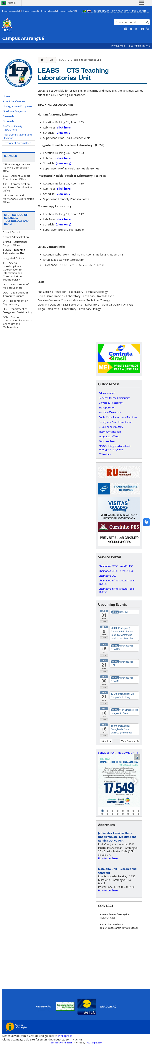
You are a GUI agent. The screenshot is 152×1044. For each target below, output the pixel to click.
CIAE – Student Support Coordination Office (16, 177)
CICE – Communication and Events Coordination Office (17, 187)
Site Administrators (139, 45)
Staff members (107, 441)
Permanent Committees (17, 143)
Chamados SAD (107, 575)
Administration (107, 393)
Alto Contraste (121, 11)
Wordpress (65, 1036)
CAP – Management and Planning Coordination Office (17, 168)
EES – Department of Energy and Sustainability (17, 310)
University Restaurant (111, 402)
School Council (11, 232)
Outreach (8, 121)
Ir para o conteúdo (11, 11)
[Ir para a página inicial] (41, 60)
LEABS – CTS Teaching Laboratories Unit (80, 59)
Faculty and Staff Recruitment (115, 422)
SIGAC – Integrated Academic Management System (115, 447)
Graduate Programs (14, 111)
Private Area (118, 45)
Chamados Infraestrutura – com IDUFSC (117, 582)
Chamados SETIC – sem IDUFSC (116, 571)
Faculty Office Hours (110, 412)
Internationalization (110, 431)
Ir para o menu (31, 11)
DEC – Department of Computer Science (15, 294)
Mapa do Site (139, 11)
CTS (51, 59)
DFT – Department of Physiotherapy (15, 302)
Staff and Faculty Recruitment (12, 128)
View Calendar (129, 741)
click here (64, 127)
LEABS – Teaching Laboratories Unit (14, 251)
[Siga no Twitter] (131, 29)
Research (8, 116)
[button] (106, 741)
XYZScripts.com (94, 1042)
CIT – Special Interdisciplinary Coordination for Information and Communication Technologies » (13, 271)
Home (6, 96)
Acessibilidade (101, 11)
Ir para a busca (49, 11)
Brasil (12, 3)
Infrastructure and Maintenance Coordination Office (18, 199)
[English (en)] (89, 11)
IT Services (105, 454)
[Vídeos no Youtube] (136, 29)
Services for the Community (114, 398)
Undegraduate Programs (17, 106)
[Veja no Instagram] (142, 29)
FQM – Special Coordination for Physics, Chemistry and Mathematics (18, 322)
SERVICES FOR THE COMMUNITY (118, 752)
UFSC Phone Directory (111, 426)
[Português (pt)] (84, 11)
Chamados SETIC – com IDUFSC (116, 566)
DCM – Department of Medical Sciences (16, 286)
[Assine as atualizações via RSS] (147, 29)
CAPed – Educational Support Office (15, 243)
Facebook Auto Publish (61, 1042)
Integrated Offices (13, 258)
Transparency (107, 407)
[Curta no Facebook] (125, 29)
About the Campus (14, 101)
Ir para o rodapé (68, 11)
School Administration (16, 237)
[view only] (63, 132)
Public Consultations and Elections (17, 136)
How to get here (108, 858)
